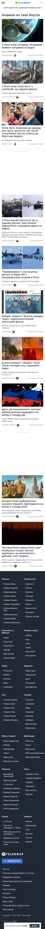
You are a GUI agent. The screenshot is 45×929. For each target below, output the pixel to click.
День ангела (31, 790)
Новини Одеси (10, 596)
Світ (4, 695)
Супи (28, 830)
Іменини (29, 794)
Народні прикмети (33, 778)
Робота (29, 588)
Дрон (6, 683)
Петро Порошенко (11, 800)
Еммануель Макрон (12, 788)
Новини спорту (31, 630)
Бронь (28, 745)
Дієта (28, 679)
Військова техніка (11, 761)
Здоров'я (28, 666)
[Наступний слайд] (42, 8)
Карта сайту (8, 901)
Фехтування (31, 656)
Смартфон (8, 687)
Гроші (6, 638)
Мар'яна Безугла (11, 805)
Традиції (29, 782)
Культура (29, 716)
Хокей (28, 648)
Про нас (6, 869)
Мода (28, 708)
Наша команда (9, 897)
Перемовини (9, 749)
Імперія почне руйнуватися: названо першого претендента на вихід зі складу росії (22, 504)
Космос (7, 675)
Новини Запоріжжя (12, 604)
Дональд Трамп (10, 780)
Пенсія (5, 817)
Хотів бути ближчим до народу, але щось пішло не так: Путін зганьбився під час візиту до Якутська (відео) (21, 132)
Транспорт (8, 642)
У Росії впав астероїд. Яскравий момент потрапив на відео (22, 46)
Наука (4, 666)
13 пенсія (8, 821)
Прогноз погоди (32, 616)
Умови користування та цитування (17, 881)
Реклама (6, 885)
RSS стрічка (8, 910)
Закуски (29, 842)
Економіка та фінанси (8, 632)
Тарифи (7, 650)
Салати (29, 838)
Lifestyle (27, 695)
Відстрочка (30, 749)
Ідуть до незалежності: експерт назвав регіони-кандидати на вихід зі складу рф (21, 412)
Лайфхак (29, 720)
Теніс (28, 644)
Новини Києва (10, 584)
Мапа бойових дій (11, 741)
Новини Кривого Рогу (11, 609)
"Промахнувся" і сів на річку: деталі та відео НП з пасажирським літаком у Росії (20, 274)
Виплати (29, 592)
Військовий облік (33, 757)
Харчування (31, 675)
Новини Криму (10, 619)
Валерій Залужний (12, 792)
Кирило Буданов (11, 796)
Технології (8, 671)
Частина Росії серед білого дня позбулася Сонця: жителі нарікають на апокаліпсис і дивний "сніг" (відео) (21, 551)
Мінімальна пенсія (11, 838)
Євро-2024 (30, 652)
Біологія (7, 679)
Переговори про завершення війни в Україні (24, 8)
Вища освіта (31, 608)
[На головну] (22, 3)
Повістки (29, 741)
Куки (25, 926)
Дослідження (31, 687)
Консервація (31, 825)
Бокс (28, 640)
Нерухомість (9, 646)
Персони (6, 769)
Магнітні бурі (31, 724)
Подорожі (30, 712)
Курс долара (9, 654)
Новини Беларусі (11, 720)
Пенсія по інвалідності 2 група (12, 827)
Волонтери (8, 757)
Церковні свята (32, 774)
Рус (41, 3)
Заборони (30, 786)
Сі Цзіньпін (8, 784)
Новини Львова (10, 600)
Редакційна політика (11, 877)
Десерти (29, 834)
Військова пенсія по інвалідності (12, 833)
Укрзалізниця (9, 658)
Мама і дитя (31, 671)
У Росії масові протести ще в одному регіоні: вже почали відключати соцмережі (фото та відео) (22, 224)
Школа (28, 604)
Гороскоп (29, 700)
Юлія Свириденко (11, 809)
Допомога (30, 612)
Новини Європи (10, 700)
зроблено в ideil (9, 921)
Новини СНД (9, 712)
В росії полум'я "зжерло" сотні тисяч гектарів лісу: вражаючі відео (21, 365)
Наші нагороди (9, 889)
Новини (5, 579)
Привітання (31, 728)
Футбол (29, 636)
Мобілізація (29, 736)
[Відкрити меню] (3, 3)
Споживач (30, 704)
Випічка (29, 821)
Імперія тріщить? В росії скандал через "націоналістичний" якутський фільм (22, 319)
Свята (26, 769)
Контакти (6, 893)
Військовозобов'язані (35, 753)
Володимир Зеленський (9, 775)
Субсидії (29, 596)
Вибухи (7, 745)
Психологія (30, 683)
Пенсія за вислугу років (11, 843)
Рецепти (28, 817)
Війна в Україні (8, 736)
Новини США (9, 704)
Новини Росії (9, 708)
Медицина (30, 600)
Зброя (6, 753)
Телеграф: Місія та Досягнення (16, 906)
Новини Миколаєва (12, 623)
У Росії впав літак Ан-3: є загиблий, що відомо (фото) (19, 88)
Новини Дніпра (10, 592)
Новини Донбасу (11, 615)
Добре (34, 926)
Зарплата (30, 584)
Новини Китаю (10, 716)
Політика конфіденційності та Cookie (18, 873)
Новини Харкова (11, 588)
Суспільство (30, 579)
